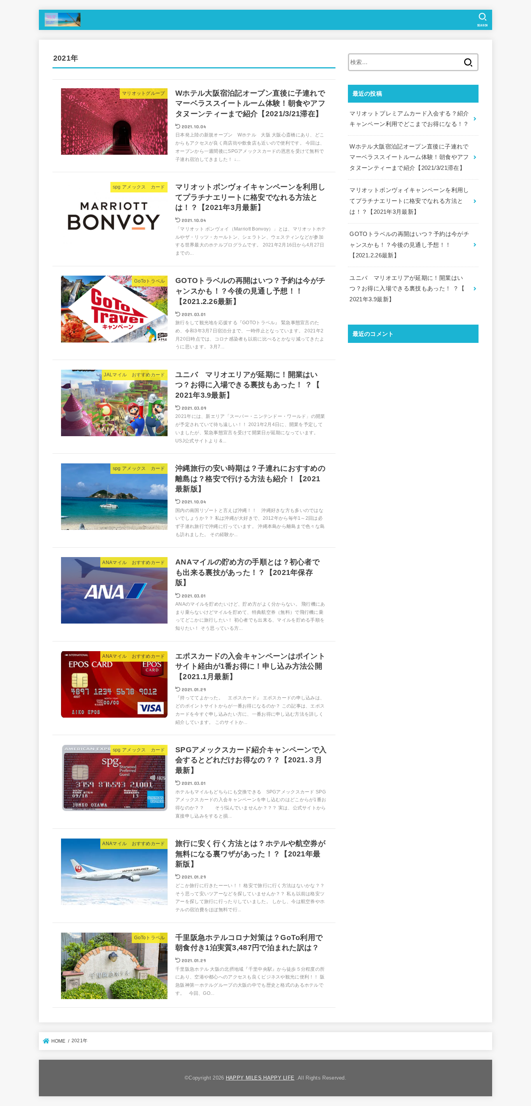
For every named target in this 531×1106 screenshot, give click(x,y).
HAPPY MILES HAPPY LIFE (260, 1078)
